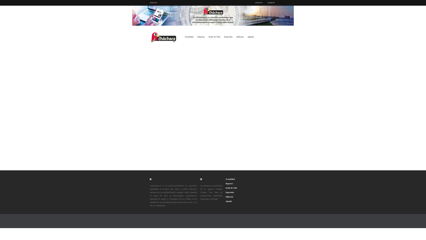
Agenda (251, 37)
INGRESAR (271, 3)
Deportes (201, 37)
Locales (156, 138)
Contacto (153, 3)
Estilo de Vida (214, 37)
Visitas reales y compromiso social (167, 141)
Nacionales (164, 138)
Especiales (228, 37)
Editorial (240, 37)
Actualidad (189, 37)
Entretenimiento (164, 135)
